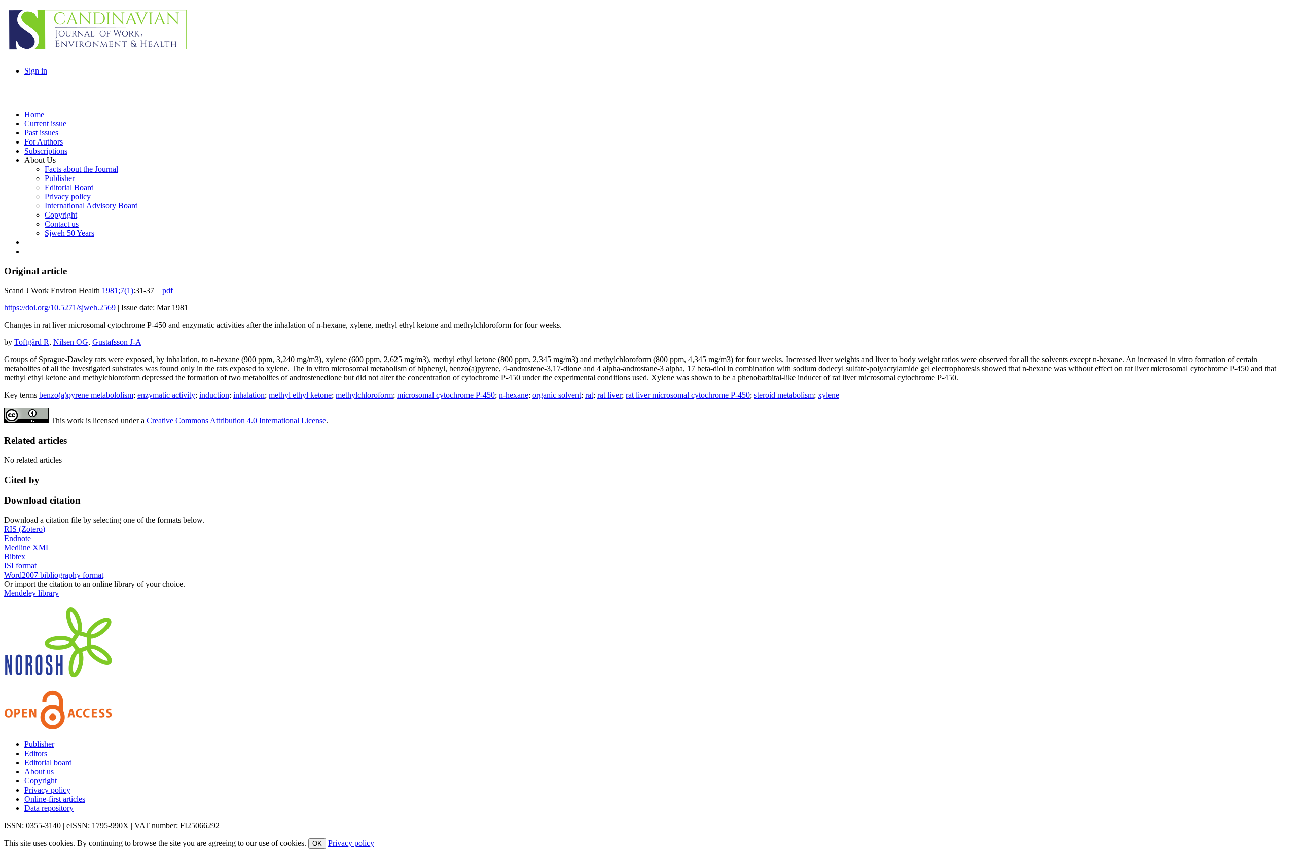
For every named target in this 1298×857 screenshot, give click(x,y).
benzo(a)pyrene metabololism (86, 394)
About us (39, 771)
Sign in (35, 70)
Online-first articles (54, 799)
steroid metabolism (784, 394)
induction (214, 394)
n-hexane (513, 394)
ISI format (20, 565)
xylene (828, 394)
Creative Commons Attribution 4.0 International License (236, 420)
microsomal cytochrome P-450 (446, 394)
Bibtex (14, 556)
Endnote (17, 538)
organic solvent (556, 394)
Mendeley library (31, 593)
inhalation (249, 394)
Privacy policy (47, 789)
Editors (35, 753)
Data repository (49, 808)
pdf (166, 290)
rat (589, 394)
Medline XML (27, 547)
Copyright (40, 780)
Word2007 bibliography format (53, 574)
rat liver (609, 394)
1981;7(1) (117, 290)
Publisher (39, 744)
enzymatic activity (166, 394)
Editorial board (48, 762)
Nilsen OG (70, 342)
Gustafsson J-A (116, 342)
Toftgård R (31, 342)
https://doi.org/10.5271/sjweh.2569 (60, 307)
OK (317, 843)
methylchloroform (364, 394)
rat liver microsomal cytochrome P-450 (688, 394)
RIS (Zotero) (24, 529)
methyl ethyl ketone (300, 394)
